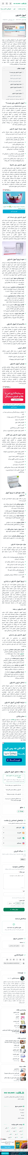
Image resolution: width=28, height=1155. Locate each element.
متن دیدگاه (22, 872)
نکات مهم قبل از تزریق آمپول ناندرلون (14, 99)
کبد (22, 1137)
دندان (8, 1131)
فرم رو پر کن (14, 211)
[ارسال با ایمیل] (13, 959)
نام (23, 891)
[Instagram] (19, 1149)
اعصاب (21, 1128)
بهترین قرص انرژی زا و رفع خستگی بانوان (11, 1078)
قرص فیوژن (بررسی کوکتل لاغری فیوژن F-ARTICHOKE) (10, 1030)
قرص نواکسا (16, 1045)
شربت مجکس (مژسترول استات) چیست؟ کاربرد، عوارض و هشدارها (12, 1041)
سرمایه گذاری (14, 407)
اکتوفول (17, 1017)
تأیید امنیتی (22, 900)
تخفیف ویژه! (7, 1147)
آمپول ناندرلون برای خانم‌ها (15, 78)
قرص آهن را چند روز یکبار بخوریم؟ (11, 1073)
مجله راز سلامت (22, 9)
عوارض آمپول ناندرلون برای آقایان (14, 96)
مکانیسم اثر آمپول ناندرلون (16, 87)
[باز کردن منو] (3, 3)
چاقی (6, 1128)
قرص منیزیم (16, 1026)
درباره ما (22, 1112)
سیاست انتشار (21, 1118)
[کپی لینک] (23, 963)
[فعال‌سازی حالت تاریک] (10, 3)
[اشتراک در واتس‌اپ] (7, 959)
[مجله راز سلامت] (14, 1093)
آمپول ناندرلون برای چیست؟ (15, 72)
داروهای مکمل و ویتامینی (14, 945)
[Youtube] (15, 1149)
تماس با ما (22, 1110)
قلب (10, 1134)
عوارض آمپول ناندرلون (17, 93)
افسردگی (13, 1128)
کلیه (16, 1137)
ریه (22, 1134)
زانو (16, 1134)
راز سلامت (13, 720)
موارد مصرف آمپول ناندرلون (15, 75)
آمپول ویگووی (16, 1050)
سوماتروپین (16, 1069)
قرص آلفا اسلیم (16, 1059)
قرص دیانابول (16, 1012)
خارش (21, 1131)
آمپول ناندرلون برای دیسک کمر (15, 81)
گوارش (10, 1137)
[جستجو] (6, 3)
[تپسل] (1, 1150)
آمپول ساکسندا (16, 1054)
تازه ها (22, 1115)
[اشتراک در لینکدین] (20, 959)
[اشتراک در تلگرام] (10, 959)
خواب (14, 1131)
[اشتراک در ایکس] (17, 959)
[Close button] (27, 1139)
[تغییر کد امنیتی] (23, 903)
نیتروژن (22, 654)
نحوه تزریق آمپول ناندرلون (16, 84)
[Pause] (4, 203)
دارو (14, 9)
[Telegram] (23, 1149)
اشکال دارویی (18, 90)
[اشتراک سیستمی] (23, 959)
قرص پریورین (16, 1021)
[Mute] (6, 203)
